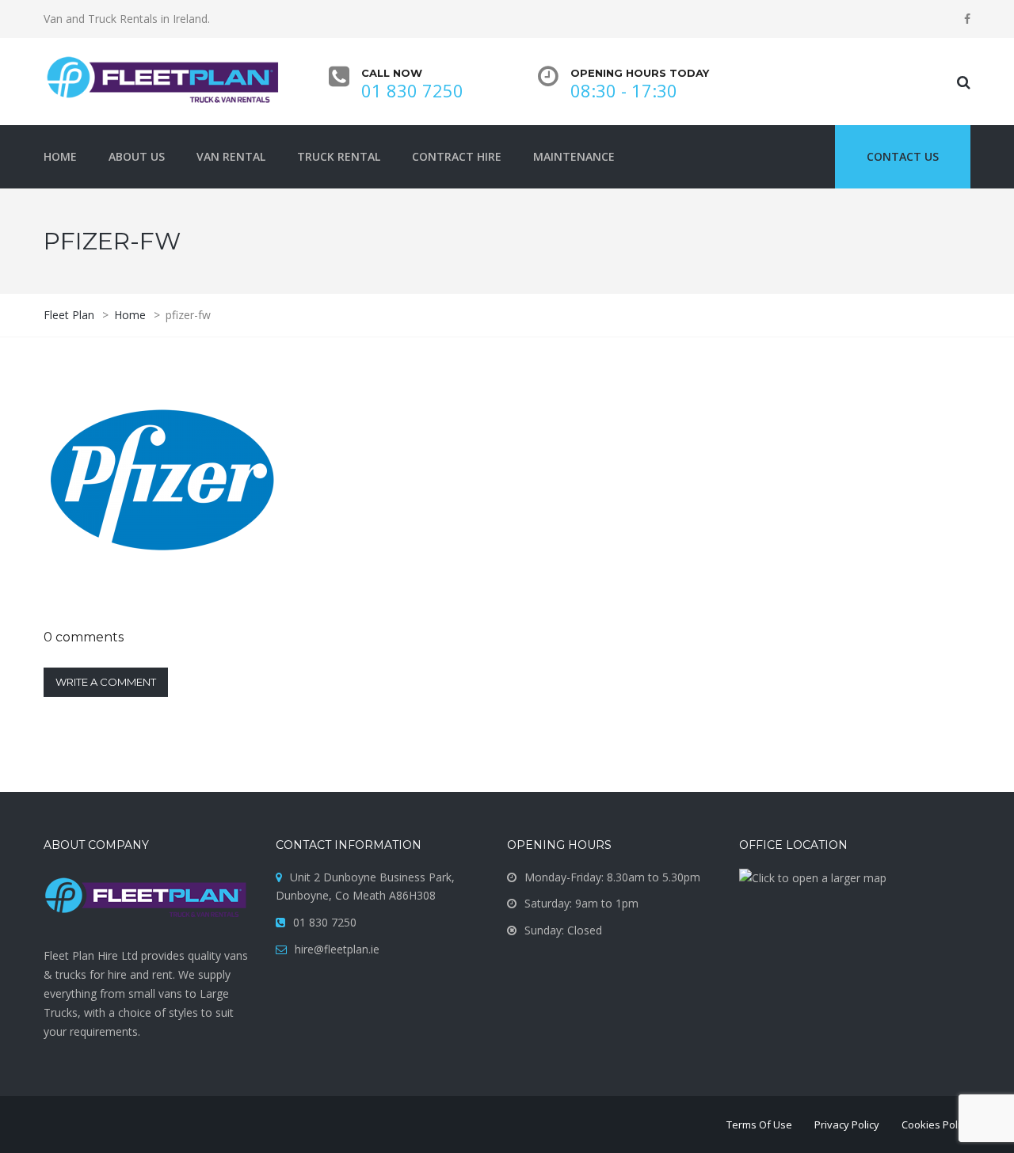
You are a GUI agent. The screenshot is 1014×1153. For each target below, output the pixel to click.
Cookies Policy (936, 1124)
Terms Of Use (759, 1124)
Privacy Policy (846, 1124)
